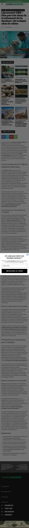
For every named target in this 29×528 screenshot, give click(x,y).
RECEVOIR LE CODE (14, 271)
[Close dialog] (27, 255)
